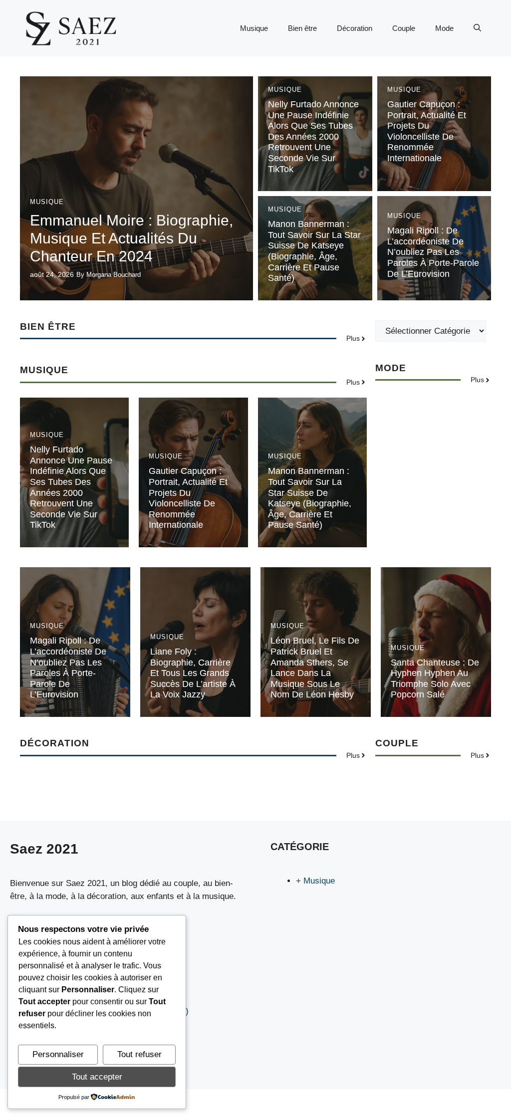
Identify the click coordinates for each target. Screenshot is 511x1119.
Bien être (302, 28)
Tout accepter (97, 1077)
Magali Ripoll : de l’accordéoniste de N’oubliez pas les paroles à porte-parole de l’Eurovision (433, 251)
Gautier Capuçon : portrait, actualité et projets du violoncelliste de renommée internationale (426, 131)
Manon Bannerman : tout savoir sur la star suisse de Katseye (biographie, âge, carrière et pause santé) (314, 251)
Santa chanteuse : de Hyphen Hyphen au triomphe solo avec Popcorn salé (435, 679)
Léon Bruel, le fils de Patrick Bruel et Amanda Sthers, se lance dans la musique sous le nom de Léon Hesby (314, 667)
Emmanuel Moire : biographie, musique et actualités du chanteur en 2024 (131, 238)
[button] (477, 28)
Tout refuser (139, 1054)
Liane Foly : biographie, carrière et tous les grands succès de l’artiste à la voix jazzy (193, 673)
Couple (403, 28)
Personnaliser (58, 1054)
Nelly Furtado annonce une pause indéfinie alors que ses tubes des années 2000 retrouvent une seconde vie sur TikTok (313, 136)
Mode (444, 28)
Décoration (354, 28)
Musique (254, 28)
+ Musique (315, 881)
